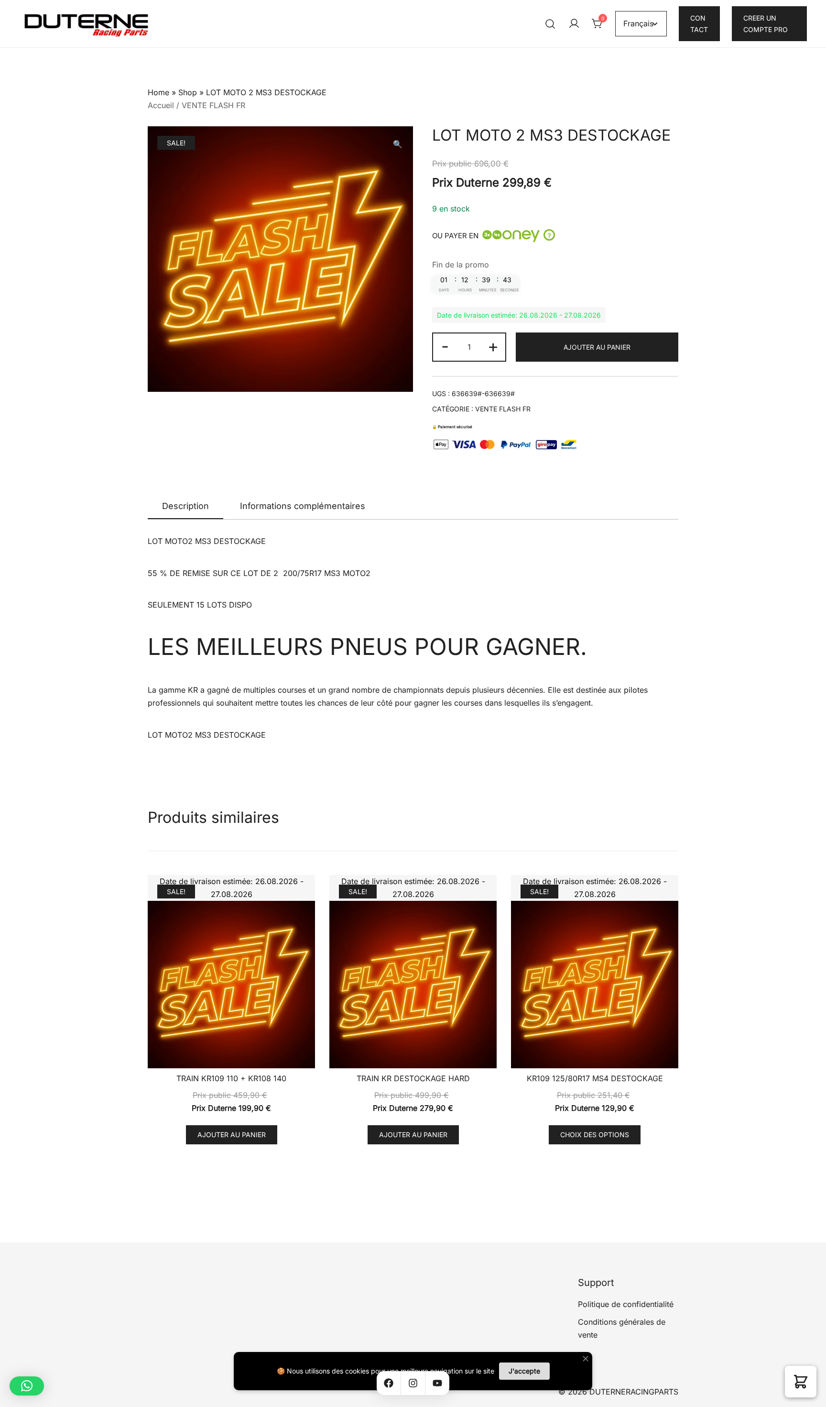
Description (185, 506)
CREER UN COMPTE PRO (765, 23)
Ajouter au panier (597, 347)
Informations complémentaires (302, 506)
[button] (397, 144)
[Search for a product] (550, 23)
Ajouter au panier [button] (231, 1134)
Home (158, 92)
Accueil (161, 105)
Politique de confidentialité (626, 1304)
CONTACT (699, 23)
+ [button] (493, 346)
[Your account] (574, 24)
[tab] (185, 506)
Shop (187, 92)
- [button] (445, 346)
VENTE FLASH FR (213, 105)
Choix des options (594, 1134)
